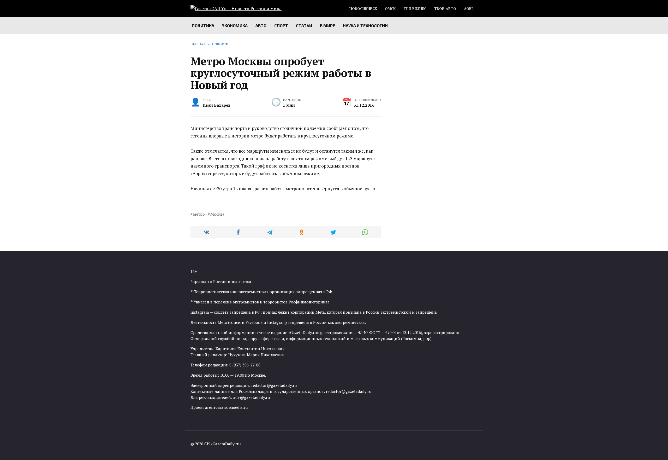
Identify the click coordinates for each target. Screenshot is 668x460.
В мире (327, 25)
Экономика (235, 25)
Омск (390, 8)
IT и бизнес (414, 8)
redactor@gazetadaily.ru (274, 385)
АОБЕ (469, 8)
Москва (217, 214)
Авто (260, 25)
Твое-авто (445, 8)
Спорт (281, 25)
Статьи (304, 25)
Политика (203, 25)
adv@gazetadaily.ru (251, 397)
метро (199, 214)
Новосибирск (363, 8)
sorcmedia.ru (236, 407)
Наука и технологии (365, 25)
